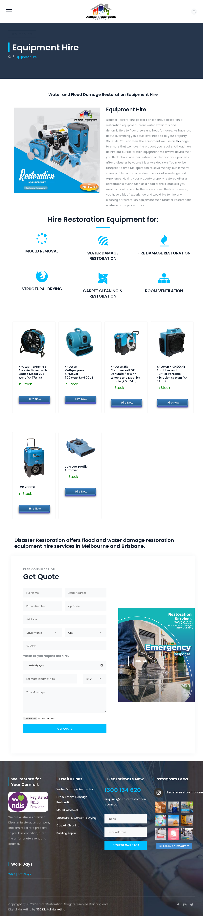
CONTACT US (144, 661)
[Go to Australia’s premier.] (9, 57)
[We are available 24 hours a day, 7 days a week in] (173, 807)
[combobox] (42, 632)
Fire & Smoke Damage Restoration (71, 799)
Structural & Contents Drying (76, 818)
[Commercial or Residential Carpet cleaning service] (186, 833)
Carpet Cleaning (67, 825)
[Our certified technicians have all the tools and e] (186, 807)
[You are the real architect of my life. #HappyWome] (173, 833)
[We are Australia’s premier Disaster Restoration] (186, 820)
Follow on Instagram (176, 846)
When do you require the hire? (46, 656)
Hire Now (34, 399)
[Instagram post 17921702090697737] (160, 820)
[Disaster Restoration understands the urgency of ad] (160, 807)
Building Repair (66, 833)
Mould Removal (67, 810)
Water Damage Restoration (75, 789)
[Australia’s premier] (101, 11)
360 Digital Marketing (50, 909)
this (178, 141)
